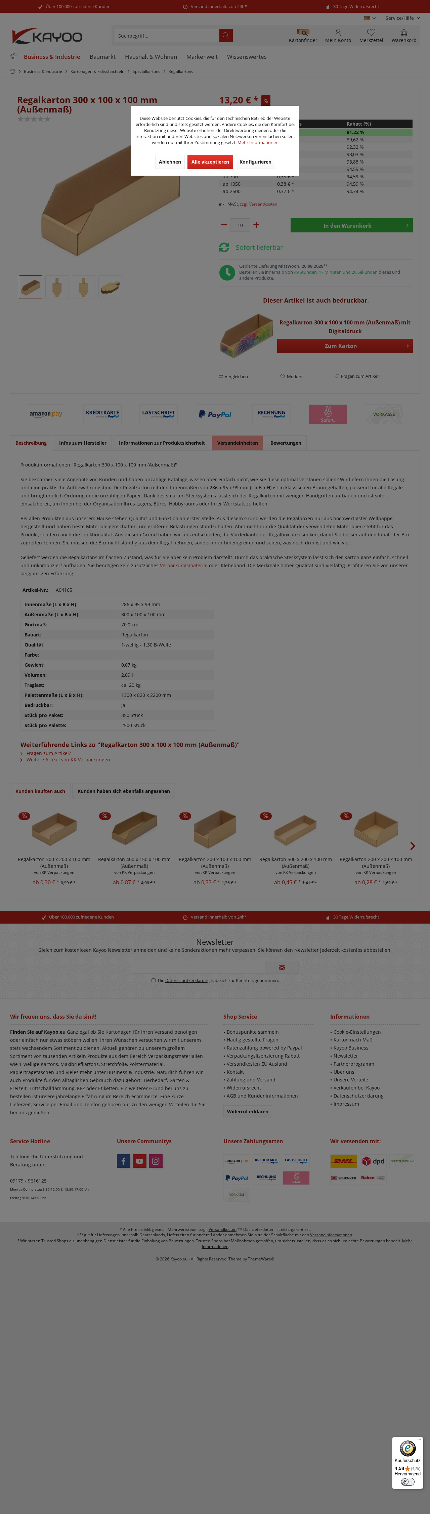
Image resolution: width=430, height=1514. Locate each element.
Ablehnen (170, 162)
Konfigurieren (255, 162)
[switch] (408, 1482)
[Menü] (419, 1441)
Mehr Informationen (258, 142)
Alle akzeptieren (210, 162)
